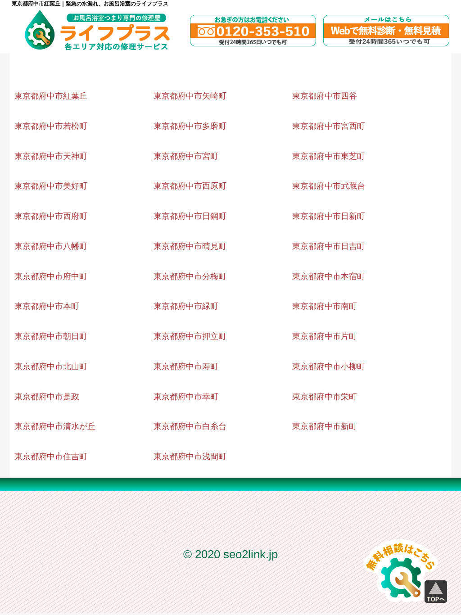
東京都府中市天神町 (50, 156)
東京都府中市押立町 (190, 336)
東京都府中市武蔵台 (328, 185)
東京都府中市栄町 (324, 396)
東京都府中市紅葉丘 (50, 95)
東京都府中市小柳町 (328, 366)
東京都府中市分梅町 (190, 276)
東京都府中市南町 (324, 306)
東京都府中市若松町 (50, 126)
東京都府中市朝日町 (50, 336)
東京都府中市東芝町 (328, 156)
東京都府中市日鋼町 (190, 216)
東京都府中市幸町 (186, 396)
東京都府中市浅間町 (190, 456)
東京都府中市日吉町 (328, 246)
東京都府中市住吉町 (50, 456)
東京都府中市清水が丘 (54, 426)
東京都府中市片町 (324, 336)
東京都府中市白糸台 (190, 426)
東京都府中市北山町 (50, 366)
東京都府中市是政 (46, 396)
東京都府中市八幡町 (50, 246)
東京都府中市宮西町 (328, 126)
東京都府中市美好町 (50, 185)
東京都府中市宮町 (186, 156)
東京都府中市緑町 (186, 306)
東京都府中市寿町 (186, 366)
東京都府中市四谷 (324, 95)
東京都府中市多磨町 (190, 126)
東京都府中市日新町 (328, 216)
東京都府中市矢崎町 (190, 95)
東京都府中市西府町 (50, 216)
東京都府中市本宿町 (328, 276)
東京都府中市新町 (324, 426)
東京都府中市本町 (46, 306)
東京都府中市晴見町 (190, 246)
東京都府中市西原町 (190, 185)
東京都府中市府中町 (50, 276)
